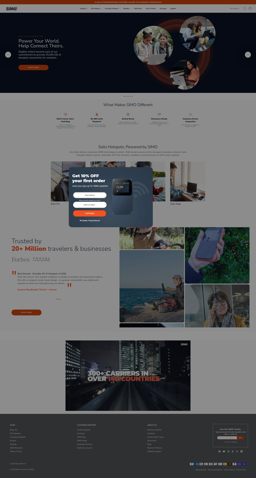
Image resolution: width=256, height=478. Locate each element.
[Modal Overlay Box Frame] (111, 197)
